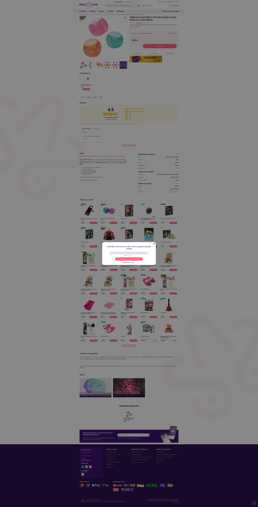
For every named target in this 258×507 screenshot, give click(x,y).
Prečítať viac (131, 255)
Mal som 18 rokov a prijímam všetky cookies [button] (129, 259)
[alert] (129, 253)
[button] (129, 262)
